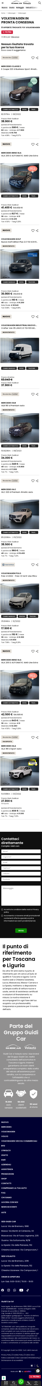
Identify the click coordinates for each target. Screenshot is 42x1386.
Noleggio (20, 7)
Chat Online (13, 1385)
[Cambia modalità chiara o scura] (35, 1365)
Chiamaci (29, 1384)
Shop (4, 1178)
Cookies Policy (18, 1355)
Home (3, 13)
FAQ (3, 1192)
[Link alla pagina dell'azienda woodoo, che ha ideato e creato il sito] (21, 1371)
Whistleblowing (33, 1358)
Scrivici (6, 1385)
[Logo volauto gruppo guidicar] (27, 3)
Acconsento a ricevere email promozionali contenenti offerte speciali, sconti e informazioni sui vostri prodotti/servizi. (22, 918)
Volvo (4, 1136)
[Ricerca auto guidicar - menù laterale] (39, 2)
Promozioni (7, 1174)
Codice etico (30, 1355)
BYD (3, 1145)
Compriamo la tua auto (14, 1188)
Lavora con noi (9, 1202)
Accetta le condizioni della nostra (21, 910)
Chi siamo (6, 1197)
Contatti (6, 1183)
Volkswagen (12, 13)
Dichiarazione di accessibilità (12, 1360)
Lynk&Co (6, 1150)
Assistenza (7, 1169)
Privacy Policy (6, 1355)
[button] (38, 1371)
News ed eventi (9, 1206)
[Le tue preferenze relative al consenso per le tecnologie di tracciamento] (4, 1378)
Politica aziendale (7, 1358)
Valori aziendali (21, 1358)
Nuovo (4, 7)
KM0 (3, 1159)
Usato (11, 7)
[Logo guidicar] (17, 3)
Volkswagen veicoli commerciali (19, 1141)
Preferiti (36, 1384)
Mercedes (6, 1126)
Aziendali (6, 1164)
